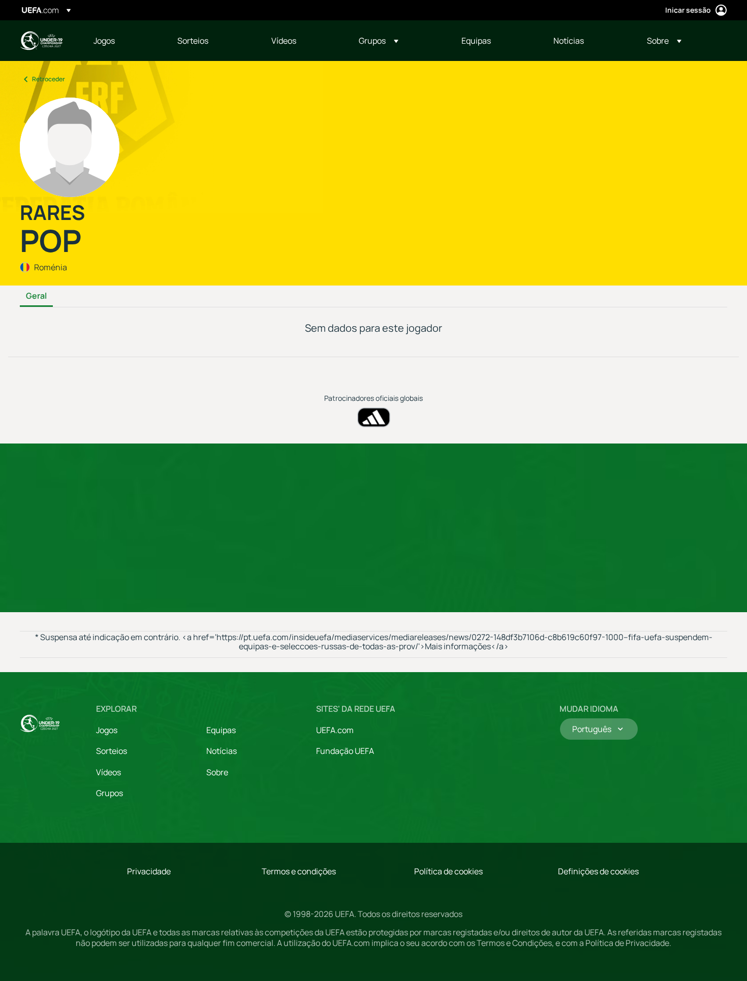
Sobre (217, 772)
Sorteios (111, 750)
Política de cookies (448, 871)
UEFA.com (335, 730)
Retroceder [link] (48, 79)
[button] (378, 40)
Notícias (221, 750)
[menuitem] (123, 40)
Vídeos (108, 772)
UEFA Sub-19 (41, 40)
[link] (104, 40)
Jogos (106, 730)
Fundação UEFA (345, 750)
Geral (36, 296)
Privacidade (149, 871)
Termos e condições (299, 871)
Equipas (221, 730)
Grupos (109, 793)
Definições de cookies (598, 871)
